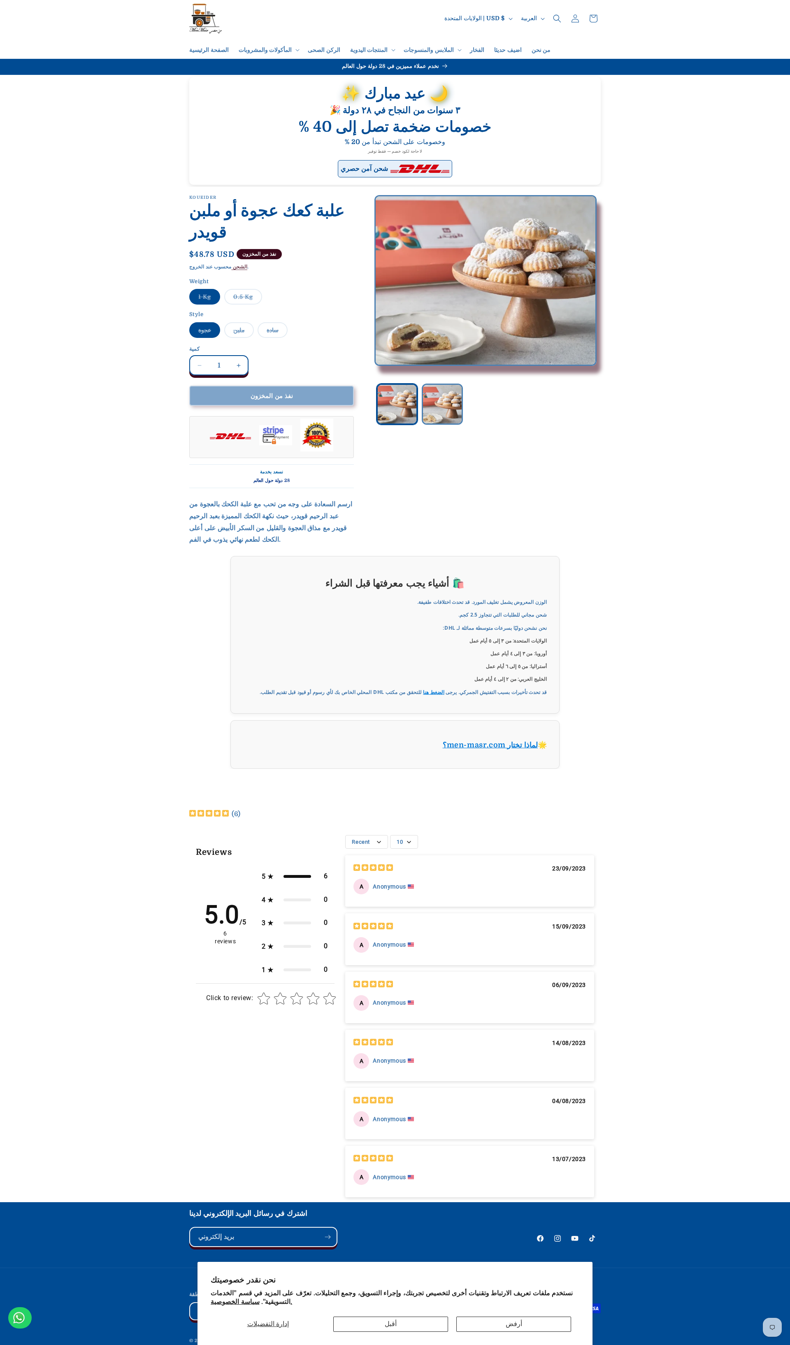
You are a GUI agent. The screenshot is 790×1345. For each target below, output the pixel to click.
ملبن (243, 332)
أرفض (514, 1324)
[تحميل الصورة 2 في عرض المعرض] (442, 404)
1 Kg (209, 299)
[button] (268, 49)
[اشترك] (327, 1237)
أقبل (391, 1324)
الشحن (239, 267)
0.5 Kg (247, 299)
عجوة (209, 332)
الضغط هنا (433, 692)
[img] (209, 814)
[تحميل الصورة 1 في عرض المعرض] (397, 404)
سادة (277, 332)
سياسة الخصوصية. (251, 1301)
